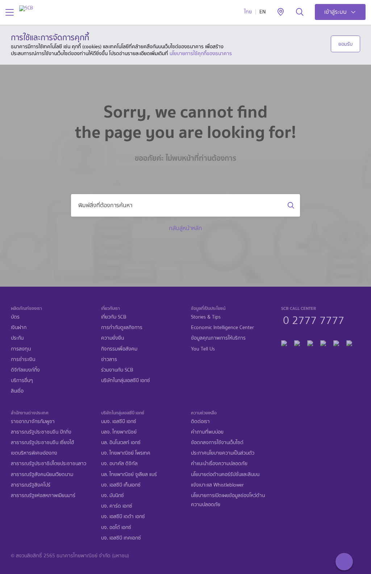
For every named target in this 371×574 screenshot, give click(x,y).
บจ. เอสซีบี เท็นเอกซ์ (121, 485)
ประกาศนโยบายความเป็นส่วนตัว (222, 453)
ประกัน (17, 338)
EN (262, 12)
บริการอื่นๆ (22, 380)
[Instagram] (349, 342)
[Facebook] (284, 342)
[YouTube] (323, 342)
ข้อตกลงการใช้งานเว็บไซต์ (217, 442)
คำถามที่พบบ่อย (207, 432)
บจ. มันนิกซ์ (112, 495)
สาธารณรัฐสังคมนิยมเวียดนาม (42, 474)
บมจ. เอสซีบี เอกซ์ (118, 421)
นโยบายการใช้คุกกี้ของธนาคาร (201, 53)
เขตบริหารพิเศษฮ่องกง (34, 453)
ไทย (248, 12)
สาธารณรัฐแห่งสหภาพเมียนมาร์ (43, 495)
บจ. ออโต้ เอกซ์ (116, 527)
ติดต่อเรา (200, 421)
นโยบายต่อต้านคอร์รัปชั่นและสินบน (225, 474)
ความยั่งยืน (112, 338)
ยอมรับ (345, 44)
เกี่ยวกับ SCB (113, 317)
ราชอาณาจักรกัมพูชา (33, 421)
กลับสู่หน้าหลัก (185, 228)
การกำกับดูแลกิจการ (121, 327)
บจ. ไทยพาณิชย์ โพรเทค (125, 453)
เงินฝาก (18, 327)
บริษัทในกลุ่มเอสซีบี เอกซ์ (125, 380)
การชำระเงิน (23, 359)
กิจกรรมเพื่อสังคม (119, 349)
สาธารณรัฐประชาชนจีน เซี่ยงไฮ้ (42, 442)
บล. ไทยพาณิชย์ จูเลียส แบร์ (129, 474)
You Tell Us (203, 349)
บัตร (15, 317)
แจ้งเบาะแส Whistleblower (217, 485)
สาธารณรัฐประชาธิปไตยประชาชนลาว (48, 463)
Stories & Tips (206, 317)
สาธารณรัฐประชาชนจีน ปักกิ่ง (41, 432)
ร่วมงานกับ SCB (117, 370)
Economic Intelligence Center (222, 327)
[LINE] (297, 342)
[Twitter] (336, 342)
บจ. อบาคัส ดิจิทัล (119, 463)
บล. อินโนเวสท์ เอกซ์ (121, 442)
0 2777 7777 (313, 319)
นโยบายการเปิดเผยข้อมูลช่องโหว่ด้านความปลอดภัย (228, 500)
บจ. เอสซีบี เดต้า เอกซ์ (123, 516)
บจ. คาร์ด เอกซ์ (116, 506)
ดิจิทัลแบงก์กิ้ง (25, 370)
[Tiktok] (310, 342)
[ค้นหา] (300, 12)
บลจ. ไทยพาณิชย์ (119, 432)
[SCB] (26, 8)
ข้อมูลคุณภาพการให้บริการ (218, 338)
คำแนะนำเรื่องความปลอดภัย (219, 463)
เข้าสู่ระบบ (335, 12)
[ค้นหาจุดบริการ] (280, 12)
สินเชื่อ (17, 391)
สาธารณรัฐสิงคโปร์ (30, 485)
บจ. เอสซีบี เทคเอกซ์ (121, 538)
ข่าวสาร (109, 359)
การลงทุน (21, 349)
